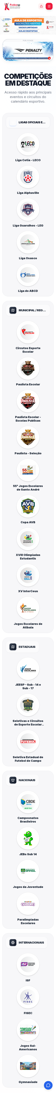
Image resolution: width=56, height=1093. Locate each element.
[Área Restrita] (41, 6)
